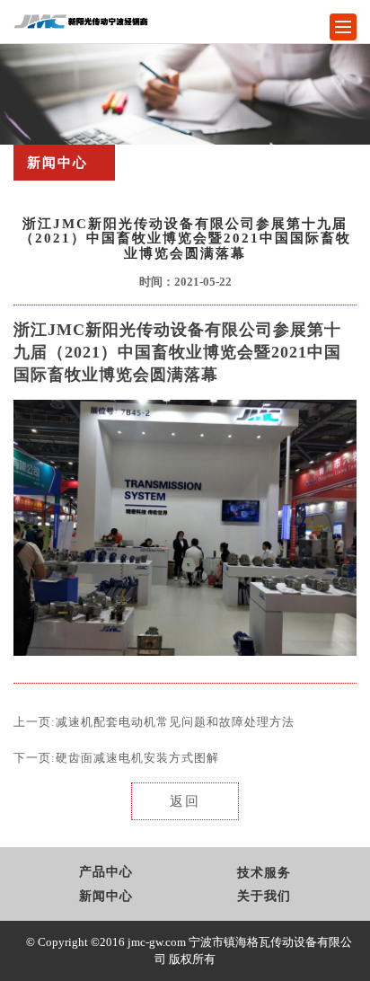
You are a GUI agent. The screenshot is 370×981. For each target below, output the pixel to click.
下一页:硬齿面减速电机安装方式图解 (116, 757)
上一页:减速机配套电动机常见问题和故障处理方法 (154, 722)
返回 (185, 801)
